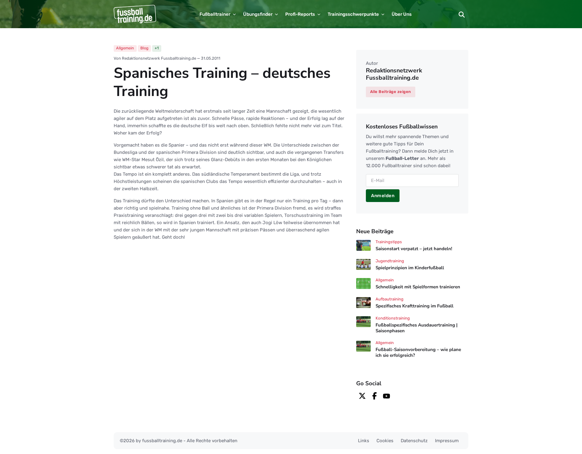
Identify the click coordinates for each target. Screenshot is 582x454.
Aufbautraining (389, 299)
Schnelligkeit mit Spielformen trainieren (418, 287)
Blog (144, 48)
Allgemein (125, 48)
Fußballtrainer (214, 14)
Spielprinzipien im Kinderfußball (410, 268)
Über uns (402, 14)
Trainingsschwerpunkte (353, 14)
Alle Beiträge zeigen (390, 91)
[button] (461, 14)
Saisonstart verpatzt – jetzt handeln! (414, 249)
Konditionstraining (393, 318)
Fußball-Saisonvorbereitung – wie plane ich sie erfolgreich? (418, 352)
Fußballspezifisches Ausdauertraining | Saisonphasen (416, 328)
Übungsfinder (258, 14)
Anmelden (382, 195)
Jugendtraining (390, 261)
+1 (157, 48)
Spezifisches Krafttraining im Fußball (414, 306)
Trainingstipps (389, 242)
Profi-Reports (300, 14)
